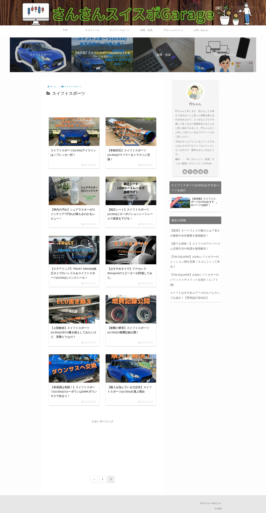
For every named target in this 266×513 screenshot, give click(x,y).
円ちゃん (195, 104)
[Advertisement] (102, 105)
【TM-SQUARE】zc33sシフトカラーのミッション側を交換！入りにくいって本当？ (195, 261)
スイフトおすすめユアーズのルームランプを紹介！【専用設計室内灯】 (195, 295)
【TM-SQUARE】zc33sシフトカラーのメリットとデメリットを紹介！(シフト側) (194, 279)
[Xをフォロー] (190, 171)
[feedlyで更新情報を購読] (200, 171)
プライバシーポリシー (210, 503)
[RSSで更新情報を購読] (205, 171)
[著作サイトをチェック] (184, 171)
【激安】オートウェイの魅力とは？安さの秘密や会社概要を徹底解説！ (195, 233)
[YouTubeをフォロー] (195, 171)
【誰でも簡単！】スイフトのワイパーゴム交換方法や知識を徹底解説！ (195, 246)
